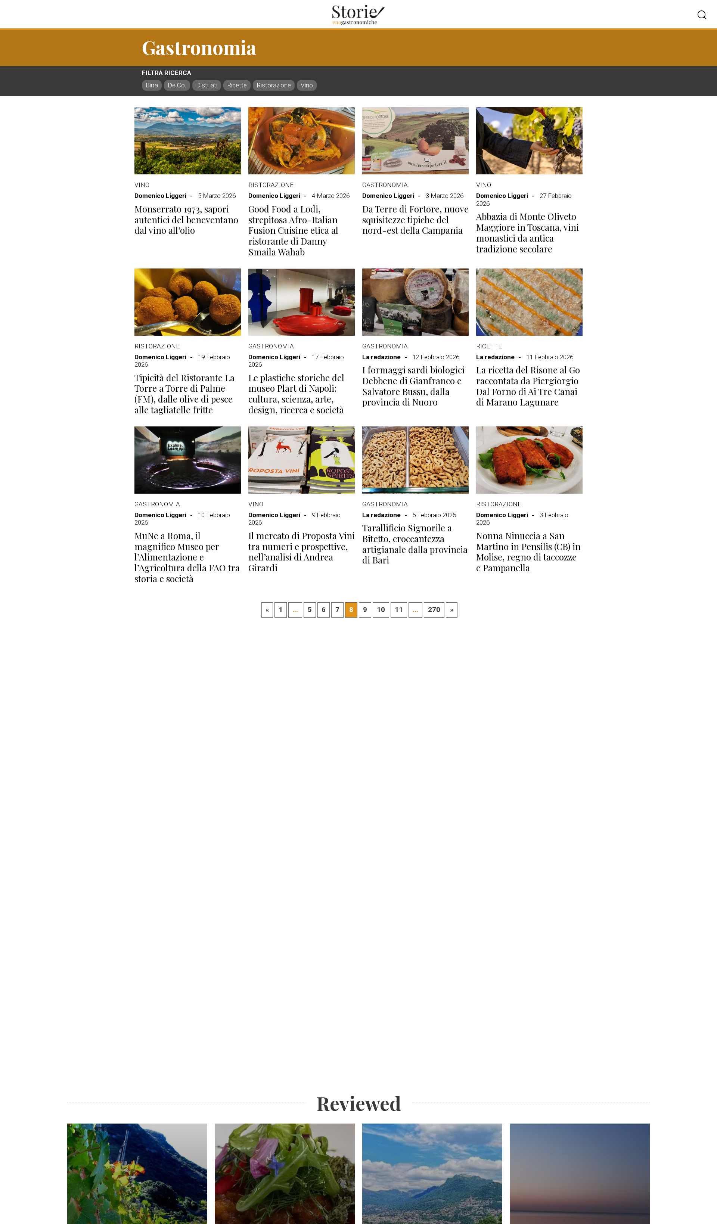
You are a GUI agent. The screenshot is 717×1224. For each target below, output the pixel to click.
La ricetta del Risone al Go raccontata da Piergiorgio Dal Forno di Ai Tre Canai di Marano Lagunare (528, 385)
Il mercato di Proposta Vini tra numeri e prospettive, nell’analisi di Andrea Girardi (301, 551)
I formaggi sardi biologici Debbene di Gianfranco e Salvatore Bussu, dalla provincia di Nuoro (413, 385)
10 (381, 610)
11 (399, 610)
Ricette (237, 85)
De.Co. (177, 85)
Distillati (206, 85)
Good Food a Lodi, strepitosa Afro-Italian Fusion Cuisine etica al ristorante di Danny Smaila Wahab (293, 230)
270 (434, 610)
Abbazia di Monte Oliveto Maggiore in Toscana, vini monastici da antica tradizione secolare (527, 232)
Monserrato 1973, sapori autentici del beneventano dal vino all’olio (186, 220)
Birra (152, 85)
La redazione (381, 357)
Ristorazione (274, 85)
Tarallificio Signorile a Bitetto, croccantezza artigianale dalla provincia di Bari (415, 543)
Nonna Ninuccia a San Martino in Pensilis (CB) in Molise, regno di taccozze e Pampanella (528, 551)
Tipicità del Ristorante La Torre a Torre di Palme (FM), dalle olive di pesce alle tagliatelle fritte (184, 393)
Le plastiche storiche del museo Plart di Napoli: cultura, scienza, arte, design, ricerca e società (296, 393)
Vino (307, 85)
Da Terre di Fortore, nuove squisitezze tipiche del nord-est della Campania (415, 220)
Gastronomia (385, 185)
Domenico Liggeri (160, 195)
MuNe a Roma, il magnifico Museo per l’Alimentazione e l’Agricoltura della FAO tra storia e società (187, 557)
